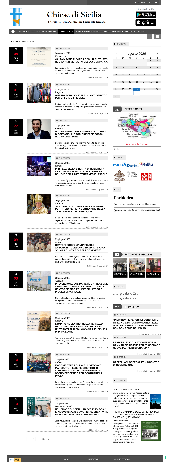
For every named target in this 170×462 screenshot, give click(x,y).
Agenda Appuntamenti (87, 31)
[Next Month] (157, 53)
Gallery (129, 31)
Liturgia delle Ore (125, 293)
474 (43, 439)
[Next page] (49, 439)
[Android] (147, 14)
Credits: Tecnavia (121, 459)
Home (15, 41)
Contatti (140, 2)
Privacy (66, 459)
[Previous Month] (116, 53)
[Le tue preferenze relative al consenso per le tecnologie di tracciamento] (165, 457)
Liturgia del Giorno (126, 298)
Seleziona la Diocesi (137, 144)
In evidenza (121, 315)
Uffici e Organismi (112, 31)
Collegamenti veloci (27, 31)
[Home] (16, 17)
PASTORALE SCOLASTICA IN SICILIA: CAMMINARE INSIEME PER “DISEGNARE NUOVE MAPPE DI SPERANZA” (136, 345)
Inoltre (142, 31)
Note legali (93, 459)
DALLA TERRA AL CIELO (126, 389)
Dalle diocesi (66, 31)
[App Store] (147, 22)
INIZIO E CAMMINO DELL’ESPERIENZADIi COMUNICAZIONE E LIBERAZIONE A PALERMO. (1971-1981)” (136, 414)
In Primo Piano (49, 31)
